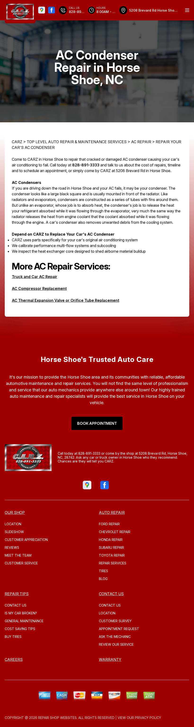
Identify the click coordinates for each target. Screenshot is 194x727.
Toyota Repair (112, 555)
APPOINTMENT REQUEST (119, 629)
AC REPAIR (141, 141)
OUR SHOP (15, 512)
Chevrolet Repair (114, 532)
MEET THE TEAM (18, 555)
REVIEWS (12, 547)
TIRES (103, 571)
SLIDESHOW (14, 532)
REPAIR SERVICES (112, 563)
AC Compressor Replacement (39, 288)
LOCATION (13, 524)
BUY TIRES (13, 637)
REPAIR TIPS (17, 593)
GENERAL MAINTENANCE (24, 621)
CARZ (17, 141)
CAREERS (14, 659)
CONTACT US (15, 605)
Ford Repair (109, 524)
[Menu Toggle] (187, 10)
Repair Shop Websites (57, 718)
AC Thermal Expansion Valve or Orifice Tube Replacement (65, 300)
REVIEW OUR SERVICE (116, 644)
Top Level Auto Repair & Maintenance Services (77, 141)
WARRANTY (110, 659)
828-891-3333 (85, 165)
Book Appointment (97, 423)
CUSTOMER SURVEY (115, 621)
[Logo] (20, 11)
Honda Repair (111, 540)
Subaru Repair (111, 547)
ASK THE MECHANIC (115, 637)
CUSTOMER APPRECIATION (26, 540)
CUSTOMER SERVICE (21, 563)
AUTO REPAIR (112, 512)
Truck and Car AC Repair (34, 276)
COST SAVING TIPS (20, 629)
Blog (103, 579)
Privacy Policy (148, 718)
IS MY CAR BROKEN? (21, 613)
